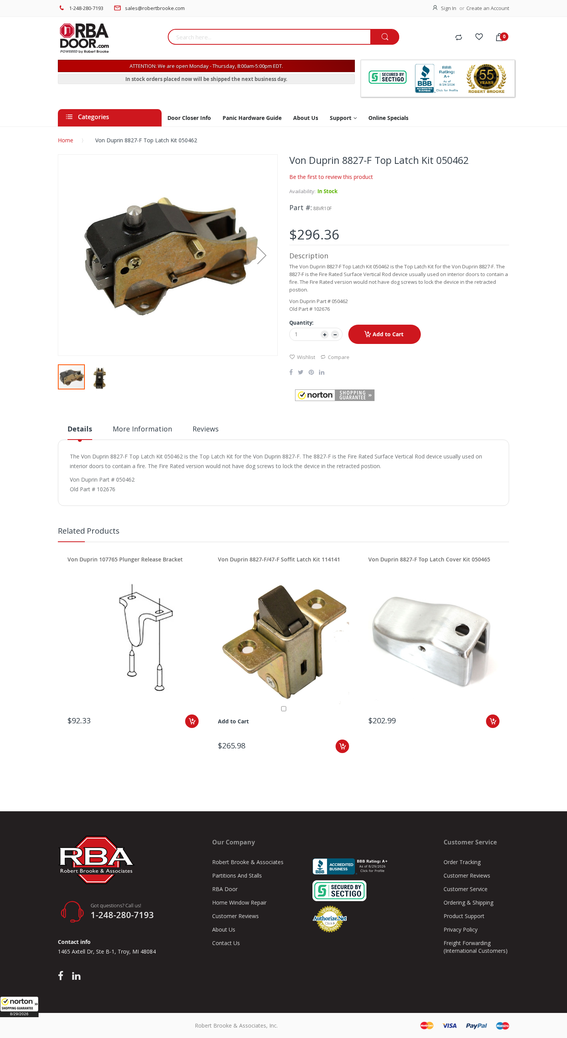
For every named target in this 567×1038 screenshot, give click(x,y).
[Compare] (458, 37)
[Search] (384, 37)
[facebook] (62, 976)
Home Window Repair (239, 902)
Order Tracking (462, 862)
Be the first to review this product (331, 176)
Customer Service (466, 889)
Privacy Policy (461, 929)
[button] (19, 1006)
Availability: (302, 191)
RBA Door (225, 889)
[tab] (80, 432)
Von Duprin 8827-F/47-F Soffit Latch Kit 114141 (279, 559)
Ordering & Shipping (468, 902)
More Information (142, 428)
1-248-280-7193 (86, 8)
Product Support (464, 916)
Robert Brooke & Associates (248, 862)
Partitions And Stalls (237, 875)
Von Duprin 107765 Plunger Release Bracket (125, 559)
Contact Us (226, 943)
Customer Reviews (235, 916)
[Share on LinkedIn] (321, 373)
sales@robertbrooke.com (155, 8)
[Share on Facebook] (291, 373)
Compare (338, 357)
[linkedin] (76, 976)
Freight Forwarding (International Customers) (476, 946)
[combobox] (269, 37)
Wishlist (306, 357)
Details (80, 429)
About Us (223, 929)
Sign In (448, 8)
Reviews (205, 428)
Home (65, 140)
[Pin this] (311, 373)
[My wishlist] (479, 37)
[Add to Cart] (192, 721)
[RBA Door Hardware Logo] (110, 38)
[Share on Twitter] (301, 373)
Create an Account (487, 8)
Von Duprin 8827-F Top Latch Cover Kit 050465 (429, 559)
